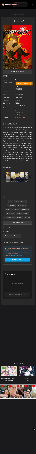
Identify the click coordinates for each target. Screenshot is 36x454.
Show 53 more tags (17, 222)
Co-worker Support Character (13, 217)
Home (14, 14)
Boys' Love (10, 213)
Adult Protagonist (21, 201)
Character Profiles (22, 213)
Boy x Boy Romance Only (22, 209)
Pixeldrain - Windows (13, 236)
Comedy (27, 217)
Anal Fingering (22, 205)
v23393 (17, 111)
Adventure (12, 205)
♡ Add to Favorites (17, 72)
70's (10, 201)
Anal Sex (8, 209)
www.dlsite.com (20, 118)
